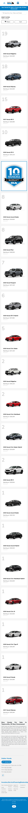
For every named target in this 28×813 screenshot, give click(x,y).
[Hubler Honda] (8, 2)
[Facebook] (2, 775)
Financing (17, 782)
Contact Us (7, 762)
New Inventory (4, 785)
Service (11, 782)
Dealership (24, 782)
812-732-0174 (8, 769)
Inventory (4, 782)
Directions (22, 787)
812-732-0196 (7, 767)
